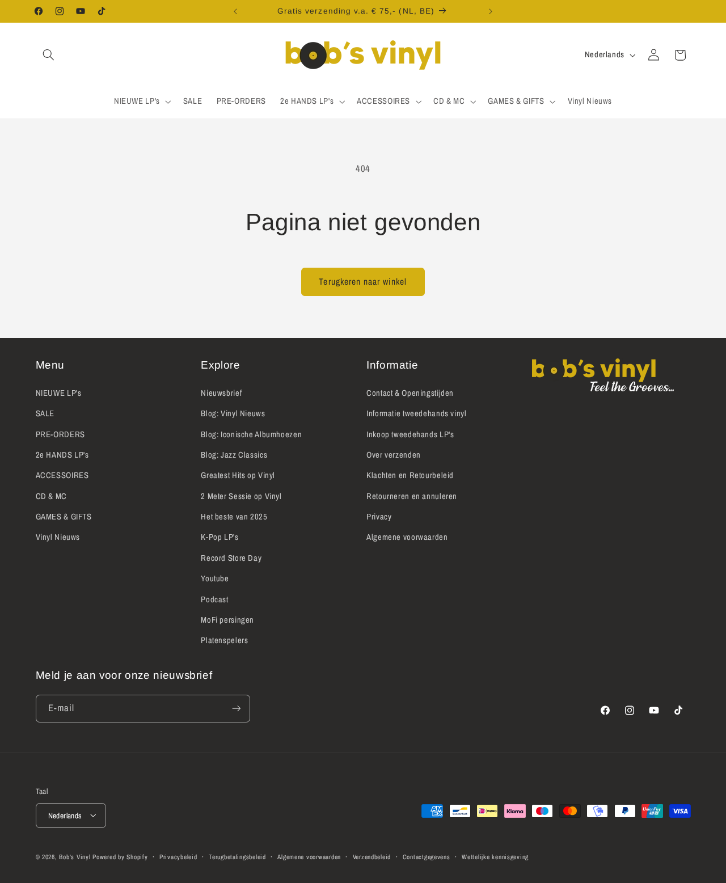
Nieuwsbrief (221, 392)
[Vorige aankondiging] (235, 11)
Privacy (378, 516)
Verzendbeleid (372, 856)
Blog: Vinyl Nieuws (233, 413)
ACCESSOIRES (62, 475)
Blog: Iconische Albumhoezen (251, 434)
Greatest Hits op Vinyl (238, 475)
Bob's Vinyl (74, 856)
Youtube (215, 578)
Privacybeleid (178, 856)
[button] (49, 55)
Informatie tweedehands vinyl (416, 413)
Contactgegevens (426, 856)
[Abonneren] (236, 709)
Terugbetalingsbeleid (237, 856)
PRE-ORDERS (60, 434)
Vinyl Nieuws (58, 537)
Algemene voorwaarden (407, 537)
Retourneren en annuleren (411, 495)
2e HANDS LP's (62, 454)
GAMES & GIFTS (64, 516)
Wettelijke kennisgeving (495, 856)
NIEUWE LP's (59, 392)
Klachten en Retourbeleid (410, 475)
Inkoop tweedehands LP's (410, 434)
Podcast (214, 599)
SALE (45, 413)
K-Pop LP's (219, 537)
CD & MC (51, 495)
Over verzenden (393, 454)
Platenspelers (224, 640)
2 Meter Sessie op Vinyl (241, 495)
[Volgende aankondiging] (490, 11)
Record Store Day (231, 557)
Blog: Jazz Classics (234, 454)
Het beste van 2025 (234, 516)
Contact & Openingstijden (410, 392)
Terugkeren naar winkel (363, 282)
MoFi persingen (227, 619)
